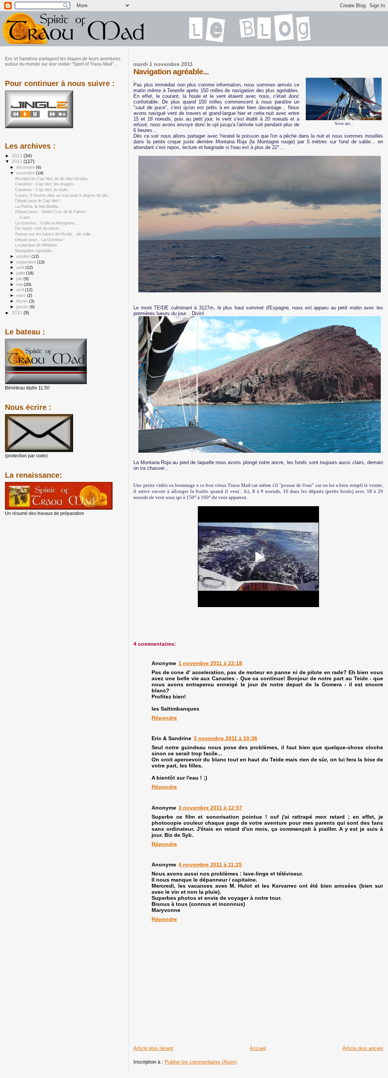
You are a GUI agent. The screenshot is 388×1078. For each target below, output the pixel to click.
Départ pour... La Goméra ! (39, 239)
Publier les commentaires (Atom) (201, 1062)
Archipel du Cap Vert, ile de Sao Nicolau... (53, 178)
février (22, 301)
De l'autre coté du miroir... (38, 228)
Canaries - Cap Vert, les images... (46, 184)
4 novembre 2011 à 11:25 (210, 864)
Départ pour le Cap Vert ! (38, 200)
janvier (23, 306)
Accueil (258, 1048)
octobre (23, 256)
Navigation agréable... (35, 250)
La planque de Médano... (37, 245)
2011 (17, 161)
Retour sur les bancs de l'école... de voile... (54, 234)
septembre (26, 262)
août (20, 267)
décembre (26, 167)
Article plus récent (153, 1048)
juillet (21, 273)
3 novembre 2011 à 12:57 (210, 808)
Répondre (164, 718)
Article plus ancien (363, 1048)
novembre (26, 173)
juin (19, 278)
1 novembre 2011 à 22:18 (210, 663)
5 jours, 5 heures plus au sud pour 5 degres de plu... (63, 195)
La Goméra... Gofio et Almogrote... (46, 223)
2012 (17, 155)
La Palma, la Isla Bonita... (38, 206)
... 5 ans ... (24, 217)
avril (20, 289)
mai (20, 284)
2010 (17, 312)
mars (21, 295)
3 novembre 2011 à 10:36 (225, 738)
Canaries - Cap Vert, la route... (43, 189)
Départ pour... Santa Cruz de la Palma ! (51, 211)
